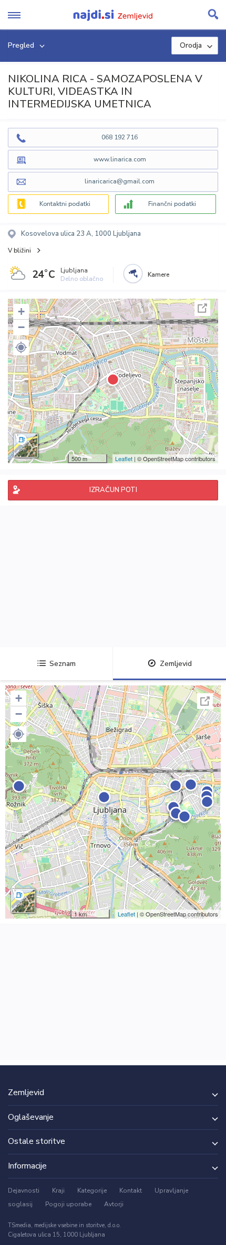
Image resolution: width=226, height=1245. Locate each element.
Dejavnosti (23, 1190)
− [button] (21, 327)
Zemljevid (176, 664)
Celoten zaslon (202, 308)
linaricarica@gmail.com (120, 181)
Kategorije (92, 1190)
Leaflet (123, 458)
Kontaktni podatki (64, 204)
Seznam (62, 664)
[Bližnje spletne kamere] (133, 273)
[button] (21, 347)
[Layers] (25, 445)
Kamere (158, 274)
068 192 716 (119, 137)
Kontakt (130, 1190)
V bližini (19, 250)
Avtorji (114, 1204)
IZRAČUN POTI (113, 490)
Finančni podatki (172, 204)
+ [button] (21, 311)
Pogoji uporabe (68, 1204)
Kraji (58, 1190)
